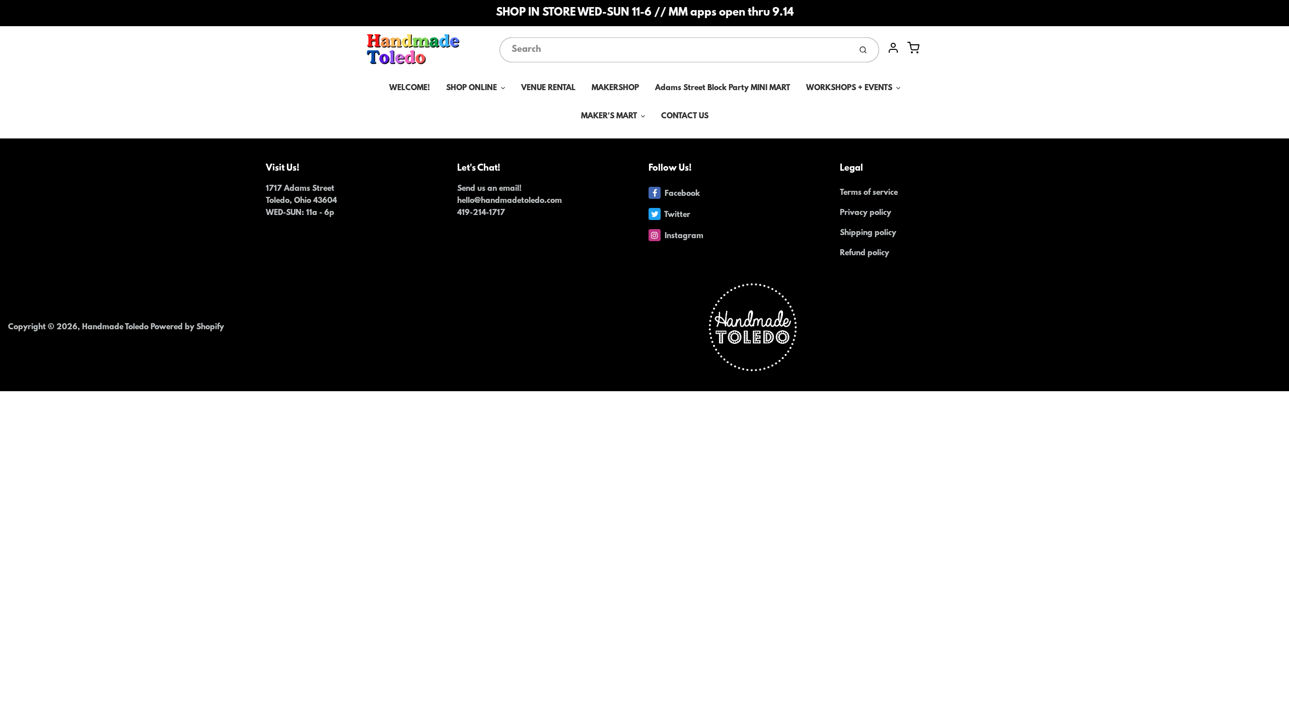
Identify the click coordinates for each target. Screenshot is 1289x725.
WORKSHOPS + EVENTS (849, 88)
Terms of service (869, 192)
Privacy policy (865, 213)
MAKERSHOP (615, 88)
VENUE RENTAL (548, 88)
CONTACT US (684, 116)
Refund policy (864, 253)
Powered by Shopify (187, 327)
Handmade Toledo (116, 327)
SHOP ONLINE (471, 88)
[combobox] (674, 49)
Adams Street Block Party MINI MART (722, 88)
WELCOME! (409, 88)
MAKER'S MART (609, 116)
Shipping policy (868, 233)
